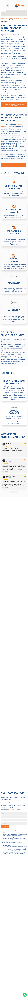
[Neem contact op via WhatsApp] (25, 995)
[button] (7, 5)
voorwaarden (11, 809)
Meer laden (14, 492)
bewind (5, 354)
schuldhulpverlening (12, 34)
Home (2, 18)
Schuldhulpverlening (10, 18)
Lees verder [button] (5, 455)
